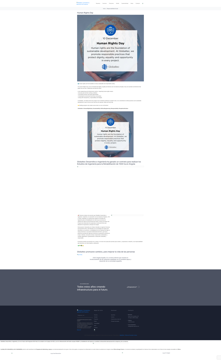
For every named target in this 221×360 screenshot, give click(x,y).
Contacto (138, 3)
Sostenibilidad (125, 3)
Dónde (117, 3)
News (132, 3)
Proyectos (111, 3)
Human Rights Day (85, 13)
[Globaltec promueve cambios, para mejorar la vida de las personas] (79, 254)
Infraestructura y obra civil (116, 319)
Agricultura (113, 314)
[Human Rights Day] (110, 48)
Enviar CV (79, 329)
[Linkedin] (89, 315)
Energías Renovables (115, 321)
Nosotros (98, 3)
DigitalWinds (122, 335)
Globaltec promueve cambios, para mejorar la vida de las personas (106, 252)
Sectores (105, 3)
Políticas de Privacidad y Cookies (131, 335)
